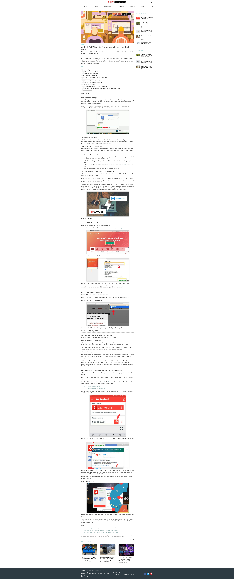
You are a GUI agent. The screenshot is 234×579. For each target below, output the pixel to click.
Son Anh (101, 561)
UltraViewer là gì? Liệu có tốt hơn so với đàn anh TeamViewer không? (101, 532)
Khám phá (132, 6)
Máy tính (120, 6)
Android (103, 381)
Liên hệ (132, 573)
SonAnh (142, 20)
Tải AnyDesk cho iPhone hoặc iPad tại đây (94, 388)
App (151, 6)
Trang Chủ (84, 6)
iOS (108, 381)
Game (142, 6)
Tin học (96, 6)
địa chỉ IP (124, 164)
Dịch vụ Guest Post (125, 573)
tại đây (120, 228)
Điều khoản (131, 571)
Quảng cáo (117, 573)
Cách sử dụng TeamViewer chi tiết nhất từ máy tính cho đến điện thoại (101, 530)
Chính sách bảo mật (123, 571)
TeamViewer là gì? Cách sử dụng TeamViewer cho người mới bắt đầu (101, 528)
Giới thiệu (115, 571)
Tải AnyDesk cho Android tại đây (92, 386)
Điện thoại (107, 6)
